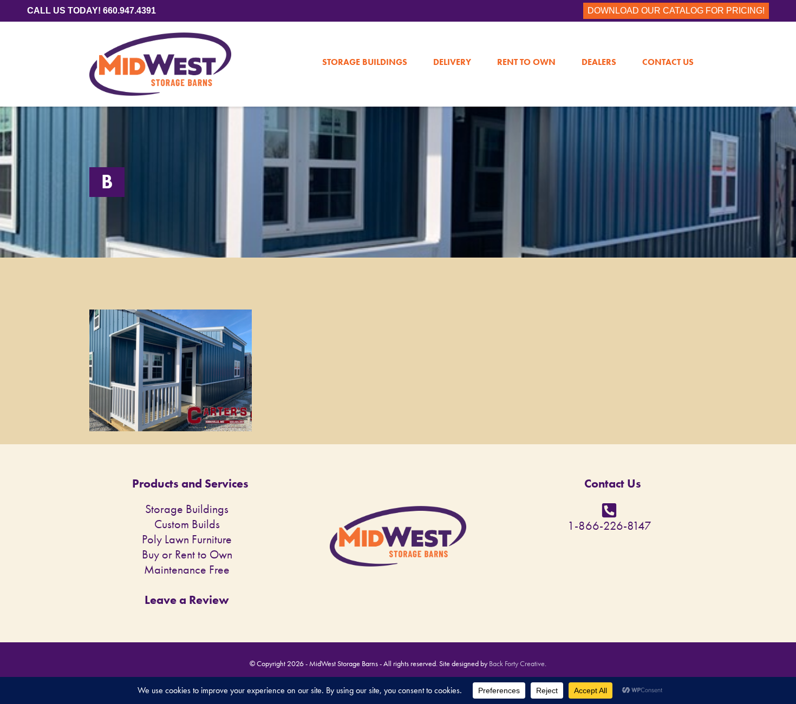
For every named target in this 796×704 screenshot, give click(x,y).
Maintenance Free (187, 569)
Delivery (452, 39)
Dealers (599, 39)
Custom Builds (187, 524)
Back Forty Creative (517, 663)
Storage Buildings (364, 39)
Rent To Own (526, 39)
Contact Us (668, 39)
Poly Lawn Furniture (187, 539)
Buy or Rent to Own (187, 554)
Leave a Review (187, 600)
